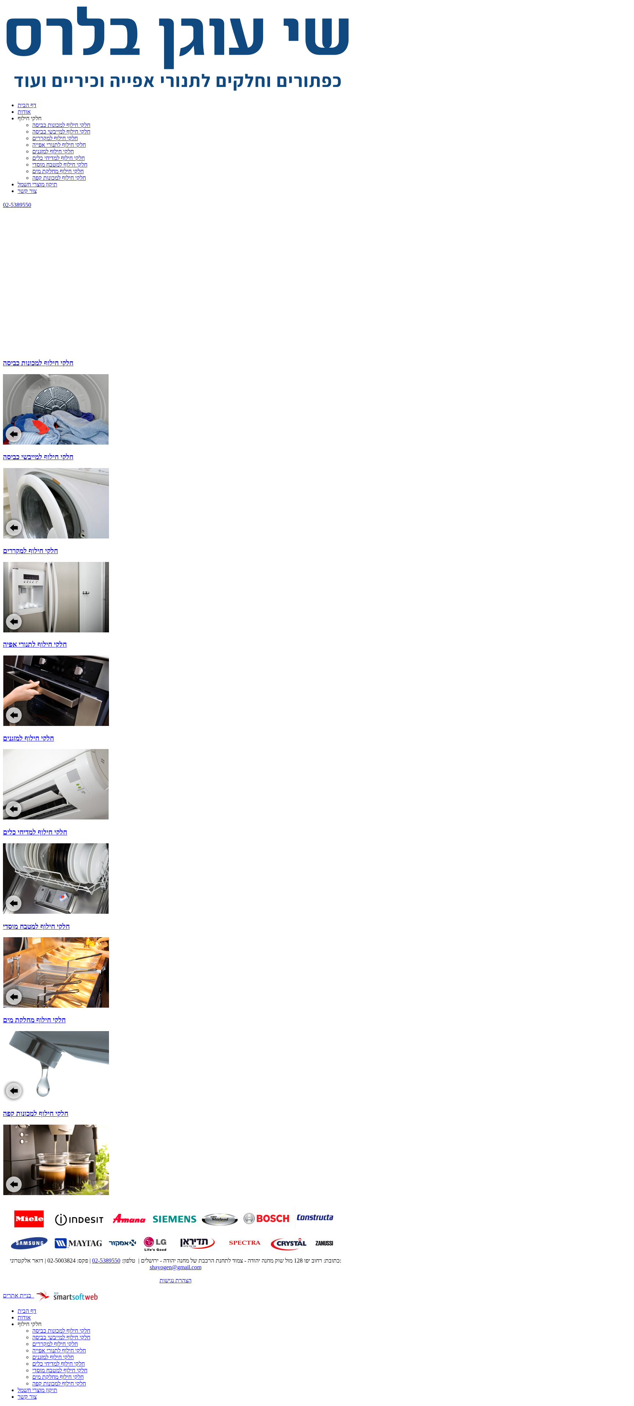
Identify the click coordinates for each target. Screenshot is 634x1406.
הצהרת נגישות (176, 1280)
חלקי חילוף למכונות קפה (35, 1113)
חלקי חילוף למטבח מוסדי (36, 926)
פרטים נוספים (195, 393)
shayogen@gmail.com (175, 1267)
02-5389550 (17, 205)
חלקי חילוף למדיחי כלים (35, 832)
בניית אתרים (18, 1295)
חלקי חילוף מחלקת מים (34, 1020)
